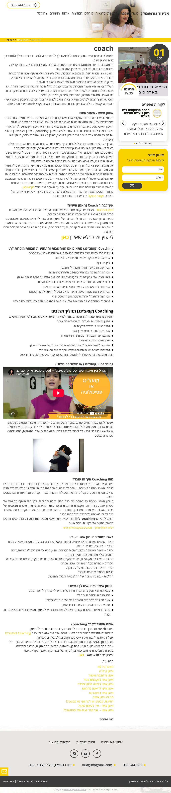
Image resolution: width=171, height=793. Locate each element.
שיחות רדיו (42, 781)
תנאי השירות (68, 790)
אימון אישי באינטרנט (101, 693)
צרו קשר (42, 13)
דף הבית (36, 40)
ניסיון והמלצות (105, 210)
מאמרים (55, 13)
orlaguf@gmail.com (97, 765)
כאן (65, 237)
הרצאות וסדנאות (106, 13)
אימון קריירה (106, 671)
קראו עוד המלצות (143, 143)
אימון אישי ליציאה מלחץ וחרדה (95, 684)
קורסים (88, 13)
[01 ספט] (143, 71)
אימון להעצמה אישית (100, 675)
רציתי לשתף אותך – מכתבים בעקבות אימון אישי (87, 527)
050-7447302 (21, 5)
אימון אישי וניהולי (112, 742)
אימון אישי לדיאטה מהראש (97, 688)
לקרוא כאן (28, 187)
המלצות (77, 13)
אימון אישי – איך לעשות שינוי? (95, 706)
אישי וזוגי (145, 13)
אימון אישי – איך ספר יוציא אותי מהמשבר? (88, 710)
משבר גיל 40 (105, 667)
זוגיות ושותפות (85, 742)
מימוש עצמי (23, 40)
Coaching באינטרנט (18, 633)
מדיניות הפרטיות (80, 790)
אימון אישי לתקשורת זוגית (98, 680)
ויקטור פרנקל (96, 196)
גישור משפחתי (129, 13)
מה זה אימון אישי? (103, 697)
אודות (65, 13)
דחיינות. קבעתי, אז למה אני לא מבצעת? (89, 701)
